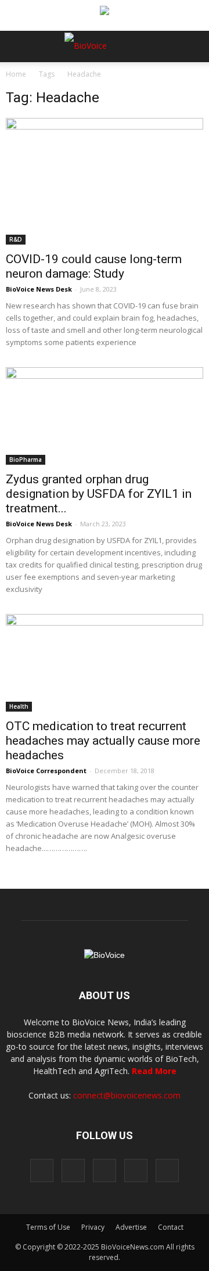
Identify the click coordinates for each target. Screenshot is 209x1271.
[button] (155, 78)
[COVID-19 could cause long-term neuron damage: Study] (104, 181)
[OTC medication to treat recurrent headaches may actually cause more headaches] (104, 663)
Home (16, 74)
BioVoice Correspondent (46, 770)
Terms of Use (48, 1227)
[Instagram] (73, 1170)
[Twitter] (135, 1170)
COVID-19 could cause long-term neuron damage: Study (94, 266)
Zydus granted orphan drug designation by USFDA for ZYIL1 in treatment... (99, 493)
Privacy (93, 1227)
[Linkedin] (104, 1170)
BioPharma (25, 459)
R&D (15, 239)
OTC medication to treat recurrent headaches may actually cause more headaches (103, 740)
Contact (170, 1227)
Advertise (131, 1227)
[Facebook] (41, 1170)
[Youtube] (167, 1170)
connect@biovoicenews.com (127, 1095)
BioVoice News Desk (39, 289)
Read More (154, 1070)
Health (18, 706)
